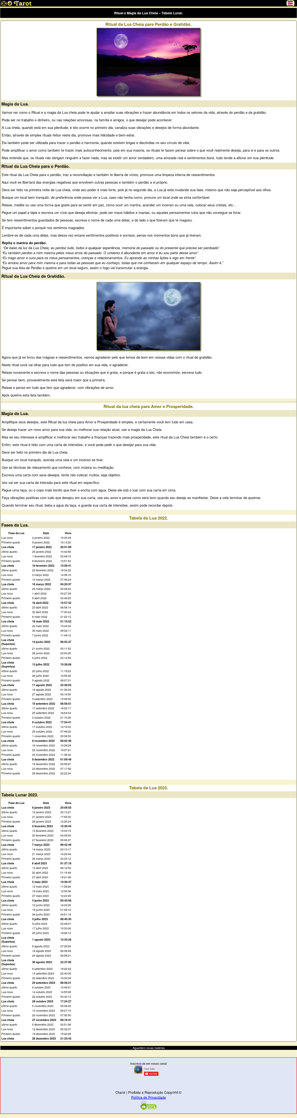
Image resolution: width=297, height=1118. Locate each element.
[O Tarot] (16, 5)
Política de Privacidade (148, 1097)
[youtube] (148, 1076)
